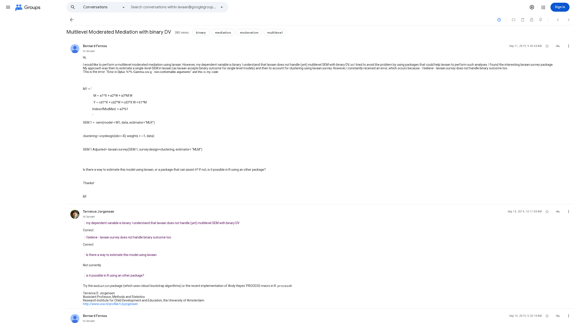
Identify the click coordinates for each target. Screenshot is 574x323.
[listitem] (320, 121)
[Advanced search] (221, 7)
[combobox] (174, 7)
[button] (8, 7)
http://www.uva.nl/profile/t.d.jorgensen (110, 304)
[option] (104, 7)
